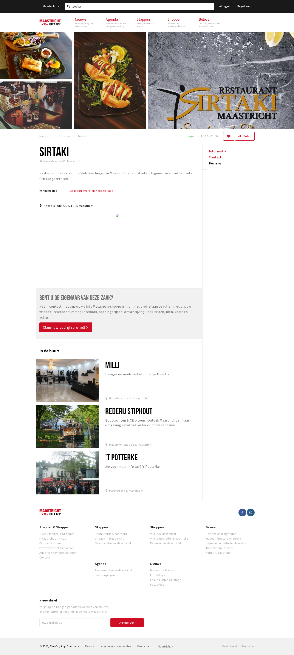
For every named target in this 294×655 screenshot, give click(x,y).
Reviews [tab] (215, 163)
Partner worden (50, 543)
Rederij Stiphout (128, 411)
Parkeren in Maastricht (165, 543)
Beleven (211, 527)
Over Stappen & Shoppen (57, 534)
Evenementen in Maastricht (113, 570)
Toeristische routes (219, 548)
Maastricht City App (52, 538)
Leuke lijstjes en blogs (165, 580)
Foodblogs (157, 575)
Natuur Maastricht (218, 553)
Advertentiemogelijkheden (58, 553)
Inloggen (224, 6)
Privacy (89, 646)
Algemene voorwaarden (116, 646)
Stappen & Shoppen (54, 527)
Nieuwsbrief (48, 600)
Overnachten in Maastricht (113, 543)
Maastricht (49, 6)
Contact (44, 557)
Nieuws (155, 563)
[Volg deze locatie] (228, 136)
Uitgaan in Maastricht (109, 538)
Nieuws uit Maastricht (165, 570)
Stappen (101, 527)
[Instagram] (251, 512)
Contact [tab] (215, 157)
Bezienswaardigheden (221, 534)
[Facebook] (242, 512)
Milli (112, 364)
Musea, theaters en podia (223, 538)
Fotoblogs (157, 584)
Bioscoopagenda (106, 575)
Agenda (100, 563)
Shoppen (157, 527)
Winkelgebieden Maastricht (169, 538)
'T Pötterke (121, 457)
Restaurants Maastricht (111, 534)
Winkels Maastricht (163, 534)
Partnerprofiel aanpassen (57, 548)
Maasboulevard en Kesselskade (91, 191)
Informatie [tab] (217, 151)
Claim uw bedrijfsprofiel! (64, 327)
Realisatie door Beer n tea (238, 646)
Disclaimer (143, 646)
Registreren (244, 6)
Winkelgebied (48, 191)
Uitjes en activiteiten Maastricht (228, 543)
